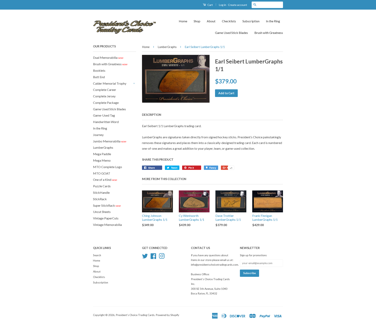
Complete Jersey (104, 96)
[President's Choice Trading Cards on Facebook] (153, 255)
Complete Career (104, 89)
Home (183, 21)
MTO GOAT (101, 173)
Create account (237, 4)
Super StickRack (107, 205)
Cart (210, 4)
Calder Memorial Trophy (109, 83)
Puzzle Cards (102, 186)
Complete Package (106, 102)
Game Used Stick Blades (231, 32)
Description (151, 114)
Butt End (99, 77)
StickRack (100, 199)
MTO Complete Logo (107, 167)
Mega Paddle (102, 154)
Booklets (99, 70)
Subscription (250, 21)
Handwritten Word (106, 122)
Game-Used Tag (104, 115)
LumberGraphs (103, 147)
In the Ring (273, 21)
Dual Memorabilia (108, 57)
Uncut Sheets (102, 212)
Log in (222, 4)
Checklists (229, 21)
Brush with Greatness (268, 32)
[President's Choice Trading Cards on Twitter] (145, 255)
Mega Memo (102, 160)
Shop (197, 21)
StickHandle (101, 192)
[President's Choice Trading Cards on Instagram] (162, 255)
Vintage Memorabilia (107, 224)
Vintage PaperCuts (105, 218)
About (211, 21)
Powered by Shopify (167, 315)
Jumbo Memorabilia (109, 141)
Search (97, 255)
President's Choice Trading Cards (135, 315)
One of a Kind (105, 179)
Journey (98, 135)
